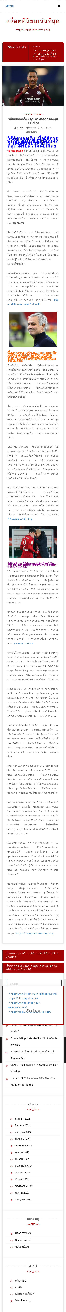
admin (20, 127)
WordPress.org (23, 1300)
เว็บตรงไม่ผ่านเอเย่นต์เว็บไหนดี (33, 302)
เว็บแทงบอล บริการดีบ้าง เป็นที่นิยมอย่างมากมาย (32, 955)
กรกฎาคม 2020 (23, 1199)
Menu (10, 6)
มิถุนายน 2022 (22, 1138)
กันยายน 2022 (22, 1118)
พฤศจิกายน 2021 (24, 1186)
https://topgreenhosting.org (34, 933)
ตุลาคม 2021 (22, 1192)
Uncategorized (33, 114)
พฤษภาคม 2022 (23, 1145)
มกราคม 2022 (22, 1172)
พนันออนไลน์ (22, 1246)
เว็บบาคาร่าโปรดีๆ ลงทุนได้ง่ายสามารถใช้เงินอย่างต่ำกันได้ (31, 968)
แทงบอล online (23, 643)
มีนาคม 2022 (22, 1159)
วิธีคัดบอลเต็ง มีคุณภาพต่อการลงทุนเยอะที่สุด (33, 121)
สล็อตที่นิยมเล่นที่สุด (33, 21)
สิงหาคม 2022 (22, 1125)
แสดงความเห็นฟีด (24, 1293)
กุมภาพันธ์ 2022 (23, 1165)
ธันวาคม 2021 (22, 1179)
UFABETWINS (23, 1233)
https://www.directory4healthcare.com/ (33, 993)
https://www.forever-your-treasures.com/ (24, 1005)
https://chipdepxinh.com (24, 998)
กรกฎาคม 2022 (23, 1132)
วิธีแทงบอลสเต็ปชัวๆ (20, 519)
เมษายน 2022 (22, 1152)
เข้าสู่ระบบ (20, 1280)
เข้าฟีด (18, 1287)
